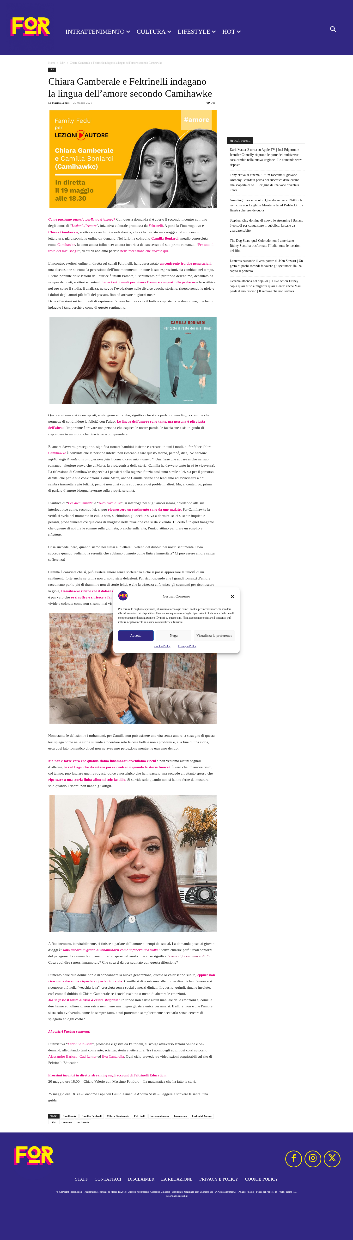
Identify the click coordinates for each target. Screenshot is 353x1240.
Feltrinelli (156, 226)
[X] (332, 1159)
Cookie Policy (162, 646)
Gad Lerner (88, 1056)
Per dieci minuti (80, 503)
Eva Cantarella (113, 1056)
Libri (62, 62)
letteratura (180, 1116)
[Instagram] (312, 1159)
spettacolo (83, 1121)
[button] (232, 596)
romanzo (66, 1121)
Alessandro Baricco (63, 1056)
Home (51, 62)
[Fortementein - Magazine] (26, 27)
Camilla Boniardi (92, 1116)
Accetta (135, 635)
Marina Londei (60, 102)
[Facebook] (293, 1159)
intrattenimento (160, 1116)
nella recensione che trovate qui (144, 251)
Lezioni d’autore (80, 1044)
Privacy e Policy (187, 646)
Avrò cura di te (110, 503)
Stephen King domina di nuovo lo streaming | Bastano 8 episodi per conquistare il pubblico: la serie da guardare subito (266, 225)
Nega (174, 635)
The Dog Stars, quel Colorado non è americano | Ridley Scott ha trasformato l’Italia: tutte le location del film (265, 246)
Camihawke (66, 245)
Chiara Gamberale (63, 232)
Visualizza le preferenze (214, 635)
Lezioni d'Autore (202, 1116)
